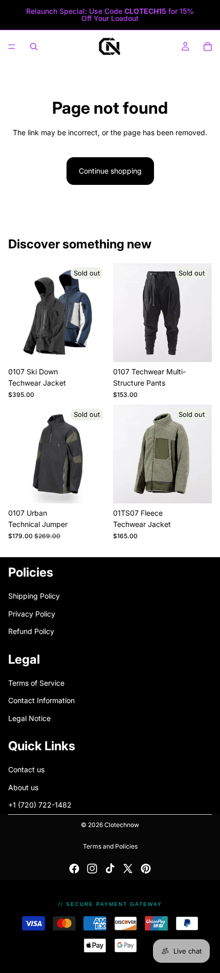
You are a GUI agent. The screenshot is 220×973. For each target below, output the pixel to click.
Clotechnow (121, 825)
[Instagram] (92, 868)
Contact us (26, 769)
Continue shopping (110, 170)
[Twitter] (128, 868)
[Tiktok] (110, 868)
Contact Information (41, 700)
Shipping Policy (34, 595)
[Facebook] (74, 868)
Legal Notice (29, 717)
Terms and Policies (110, 846)
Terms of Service (36, 683)
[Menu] (12, 46)
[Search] (34, 46)
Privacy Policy (31, 613)
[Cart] (207, 46)
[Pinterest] (146, 868)
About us (23, 787)
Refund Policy (31, 631)
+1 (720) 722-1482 (40, 804)
